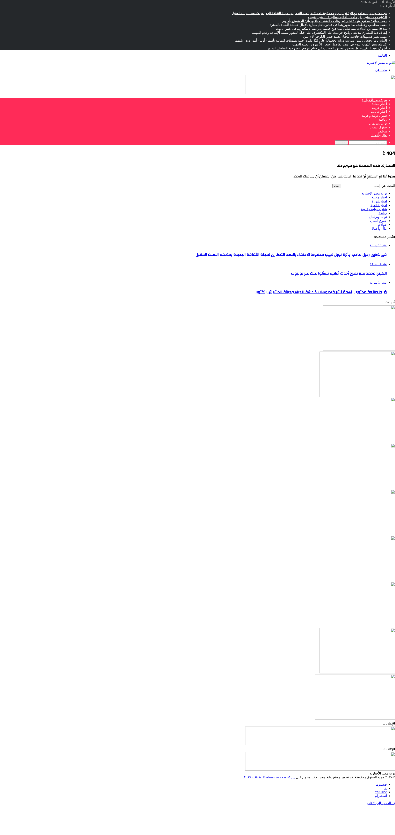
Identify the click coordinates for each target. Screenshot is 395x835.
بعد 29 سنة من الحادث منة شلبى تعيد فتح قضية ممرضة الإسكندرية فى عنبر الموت (331, 28)
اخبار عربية (379, 107)
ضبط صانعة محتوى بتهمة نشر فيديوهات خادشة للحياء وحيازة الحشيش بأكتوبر (334, 21)
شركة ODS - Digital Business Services (269, 777)
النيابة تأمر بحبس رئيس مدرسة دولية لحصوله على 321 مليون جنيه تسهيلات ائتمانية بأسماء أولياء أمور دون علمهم (311, 40)
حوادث (382, 131)
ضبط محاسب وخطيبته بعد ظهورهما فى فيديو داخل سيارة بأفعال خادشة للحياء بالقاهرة (328, 25)
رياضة (383, 119)
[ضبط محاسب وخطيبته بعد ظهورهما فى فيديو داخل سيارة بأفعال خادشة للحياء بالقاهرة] (355, 488)
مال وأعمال (379, 135)
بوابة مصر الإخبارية (374, 100)
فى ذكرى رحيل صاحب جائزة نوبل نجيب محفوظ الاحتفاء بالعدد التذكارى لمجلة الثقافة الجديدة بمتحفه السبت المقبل (309, 13)
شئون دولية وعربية (374, 115)
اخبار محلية (379, 104)
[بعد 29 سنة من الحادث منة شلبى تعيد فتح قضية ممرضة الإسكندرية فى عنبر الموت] (355, 534)
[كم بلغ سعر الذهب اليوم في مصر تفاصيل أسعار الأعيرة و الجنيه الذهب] (355, 718)
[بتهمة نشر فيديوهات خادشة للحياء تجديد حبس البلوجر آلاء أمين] (365, 626)
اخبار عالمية (379, 111)
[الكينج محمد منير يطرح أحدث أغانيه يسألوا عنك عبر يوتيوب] (357, 395)
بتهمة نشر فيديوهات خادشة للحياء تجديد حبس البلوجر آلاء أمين (345, 36)
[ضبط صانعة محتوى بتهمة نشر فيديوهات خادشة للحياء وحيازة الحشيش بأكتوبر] (355, 442)
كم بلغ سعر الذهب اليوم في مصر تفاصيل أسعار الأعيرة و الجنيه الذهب (339, 44)
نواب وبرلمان (378, 123)
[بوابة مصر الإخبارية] (380, 62)
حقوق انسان (378, 127)
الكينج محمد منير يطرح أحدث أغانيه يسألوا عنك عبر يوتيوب (347, 17)
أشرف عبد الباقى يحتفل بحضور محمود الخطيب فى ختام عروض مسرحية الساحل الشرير (327, 48)
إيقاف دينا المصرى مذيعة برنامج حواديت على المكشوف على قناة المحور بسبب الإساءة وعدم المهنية (319, 32)
